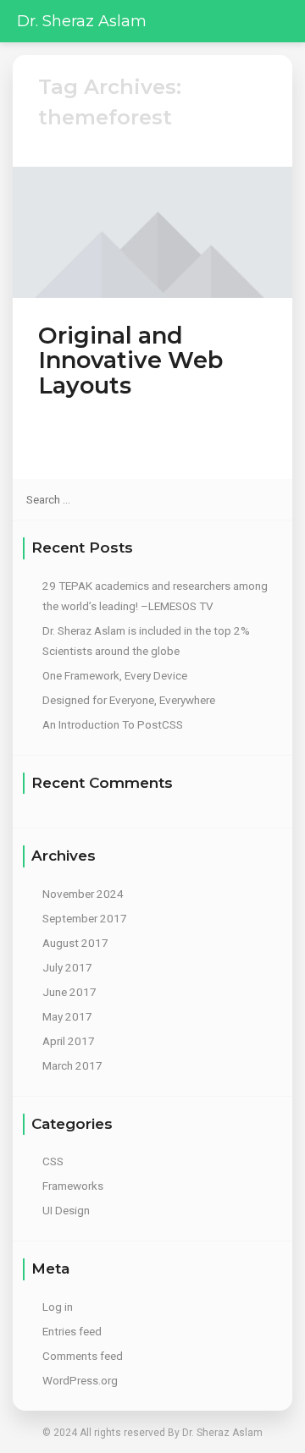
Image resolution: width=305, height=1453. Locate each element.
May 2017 (67, 1016)
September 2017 (84, 918)
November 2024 (83, 893)
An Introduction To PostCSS (112, 724)
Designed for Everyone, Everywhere (128, 700)
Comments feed (82, 1355)
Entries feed (72, 1331)
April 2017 (68, 1041)
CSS (53, 1161)
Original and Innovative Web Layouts (130, 360)
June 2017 (69, 992)
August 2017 (75, 942)
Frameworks (72, 1185)
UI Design (66, 1210)
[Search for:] (152, 499)
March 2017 (72, 1065)
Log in (57, 1306)
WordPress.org (80, 1380)
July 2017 (67, 967)
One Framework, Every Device (114, 675)
